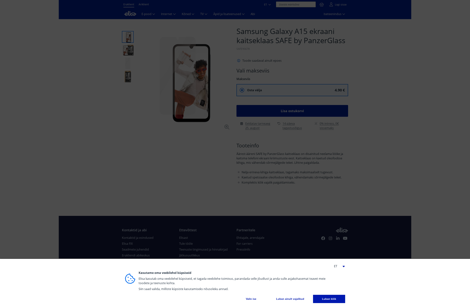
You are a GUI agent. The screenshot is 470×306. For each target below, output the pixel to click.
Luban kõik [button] (329, 298)
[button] (337, 266)
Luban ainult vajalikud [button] (290, 298)
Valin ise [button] (251, 298)
